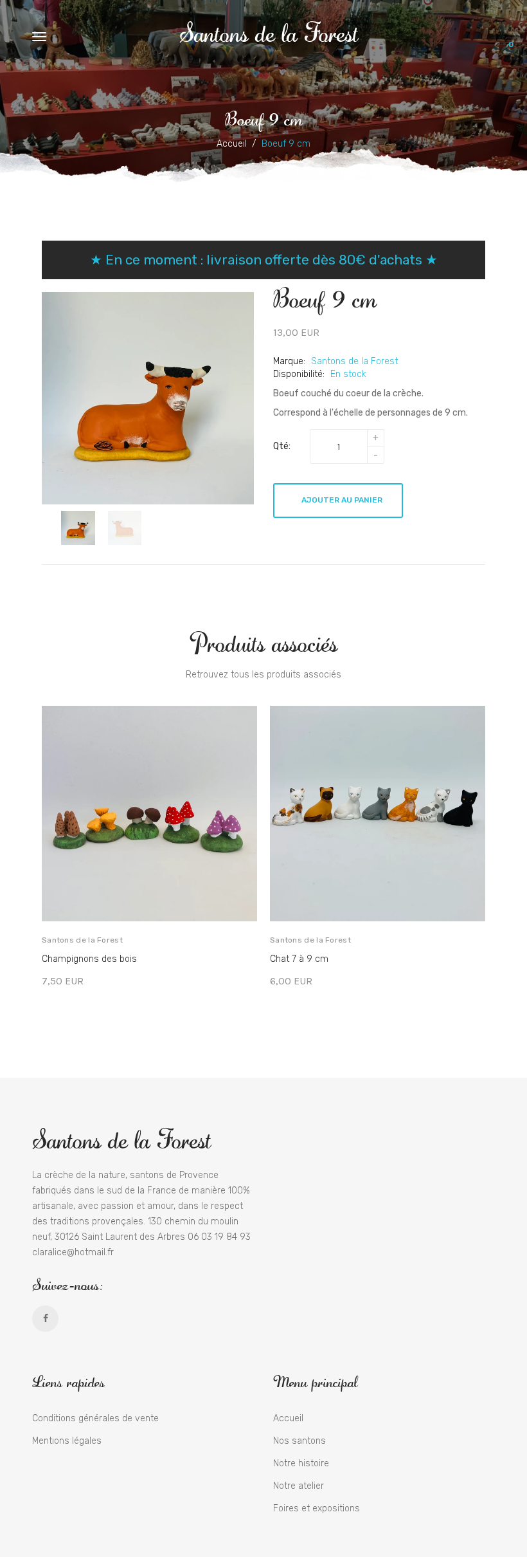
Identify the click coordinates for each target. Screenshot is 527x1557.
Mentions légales (67, 1440)
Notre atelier (298, 1485)
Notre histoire (301, 1463)
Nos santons (299, 1440)
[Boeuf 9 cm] (78, 528)
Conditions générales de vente (95, 1418)
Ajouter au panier (341, 499)
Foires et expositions (316, 1508)
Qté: (281, 446)
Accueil (232, 143)
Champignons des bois (89, 959)
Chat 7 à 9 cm (299, 959)
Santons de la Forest (268, 32)
